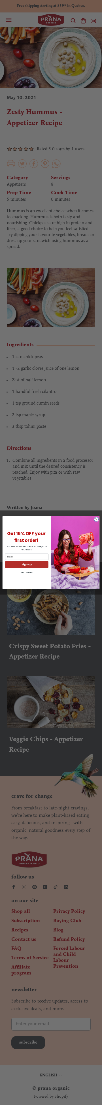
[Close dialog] (96, 519)
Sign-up (27, 564)
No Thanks (27, 572)
